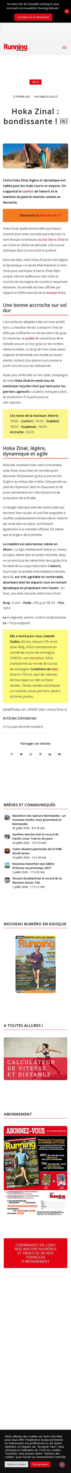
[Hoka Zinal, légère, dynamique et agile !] (35, 156)
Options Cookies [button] (16, 1464)
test (54, 669)
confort (28, 191)
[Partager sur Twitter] (21, 754)
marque (51, 293)
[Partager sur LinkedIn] (50, 754)
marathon (37, 658)
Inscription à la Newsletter (33, 17)
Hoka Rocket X (50, 215)
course (42, 239)
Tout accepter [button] (40, 1464)
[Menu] (64, 47)
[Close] (66, 11)
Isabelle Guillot (48, 96)
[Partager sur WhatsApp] (31, 754)
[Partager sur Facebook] (11, 754)
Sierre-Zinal (56, 239)
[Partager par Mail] (59, 754)
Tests (35, 82)
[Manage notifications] (62, 1465)
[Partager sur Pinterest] (40, 754)
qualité (30, 338)
